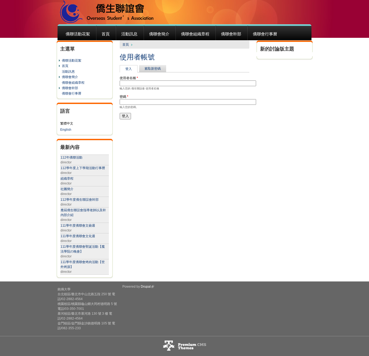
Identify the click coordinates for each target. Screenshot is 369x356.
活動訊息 (129, 33)
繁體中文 (66, 123)
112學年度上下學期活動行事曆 (83, 168)
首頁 (106, 33)
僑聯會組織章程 (195, 33)
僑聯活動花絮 (78, 33)
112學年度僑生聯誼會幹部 (80, 199)
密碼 (124, 97)
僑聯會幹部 (231, 33)
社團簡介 (67, 189)
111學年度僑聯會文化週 (78, 236)
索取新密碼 (153, 68)
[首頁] (107, 12)
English (65, 130)
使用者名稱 (129, 78)
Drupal (146, 286)
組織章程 (67, 178)
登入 (131, 69)
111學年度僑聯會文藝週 (78, 225)
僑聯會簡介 (159, 33)
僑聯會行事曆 (265, 33)
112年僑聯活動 (71, 157)
